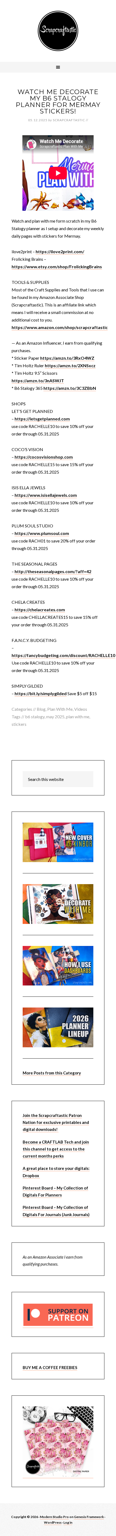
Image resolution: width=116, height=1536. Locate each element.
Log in (67, 1522)
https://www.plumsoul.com (42, 533)
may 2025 (55, 716)
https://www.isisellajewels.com (46, 495)
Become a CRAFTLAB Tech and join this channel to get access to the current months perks (56, 1149)
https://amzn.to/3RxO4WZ (67, 357)
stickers (19, 724)
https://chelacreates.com (40, 609)
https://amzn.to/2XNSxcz (70, 365)
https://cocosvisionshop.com (44, 456)
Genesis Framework (89, 1517)
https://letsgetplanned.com (42, 418)
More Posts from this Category (52, 1072)
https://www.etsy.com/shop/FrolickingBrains (57, 266)
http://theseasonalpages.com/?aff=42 (53, 571)
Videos (80, 709)
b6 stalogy (35, 716)
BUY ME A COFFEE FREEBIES (50, 1367)
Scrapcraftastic (58, 31)
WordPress (53, 1522)
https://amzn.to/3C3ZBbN (69, 388)
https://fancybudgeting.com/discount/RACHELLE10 (63, 655)
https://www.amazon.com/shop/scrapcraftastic (60, 327)
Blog (41, 709)
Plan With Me (60, 709)
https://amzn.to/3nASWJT (38, 380)
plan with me (77, 716)
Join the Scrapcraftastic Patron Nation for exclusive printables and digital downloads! (56, 1122)
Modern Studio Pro (54, 1517)
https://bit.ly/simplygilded (41, 693)
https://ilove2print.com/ (60, 251)
